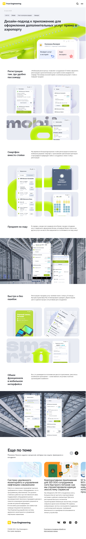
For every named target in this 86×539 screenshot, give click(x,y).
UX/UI (7, 15)
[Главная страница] (12, 3)
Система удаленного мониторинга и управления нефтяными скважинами (23, 482)
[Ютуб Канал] (64, 522)
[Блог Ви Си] (70, 522)
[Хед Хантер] (76, 522)
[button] (77, 3)
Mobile (13, 15)
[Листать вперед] (76, 453)
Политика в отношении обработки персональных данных (55, 530)
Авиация (36, 15)
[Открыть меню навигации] (82, 3)
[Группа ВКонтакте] (58, 522)
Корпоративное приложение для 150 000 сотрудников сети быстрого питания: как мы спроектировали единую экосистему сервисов (60, 485)
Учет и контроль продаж (25, 15)
